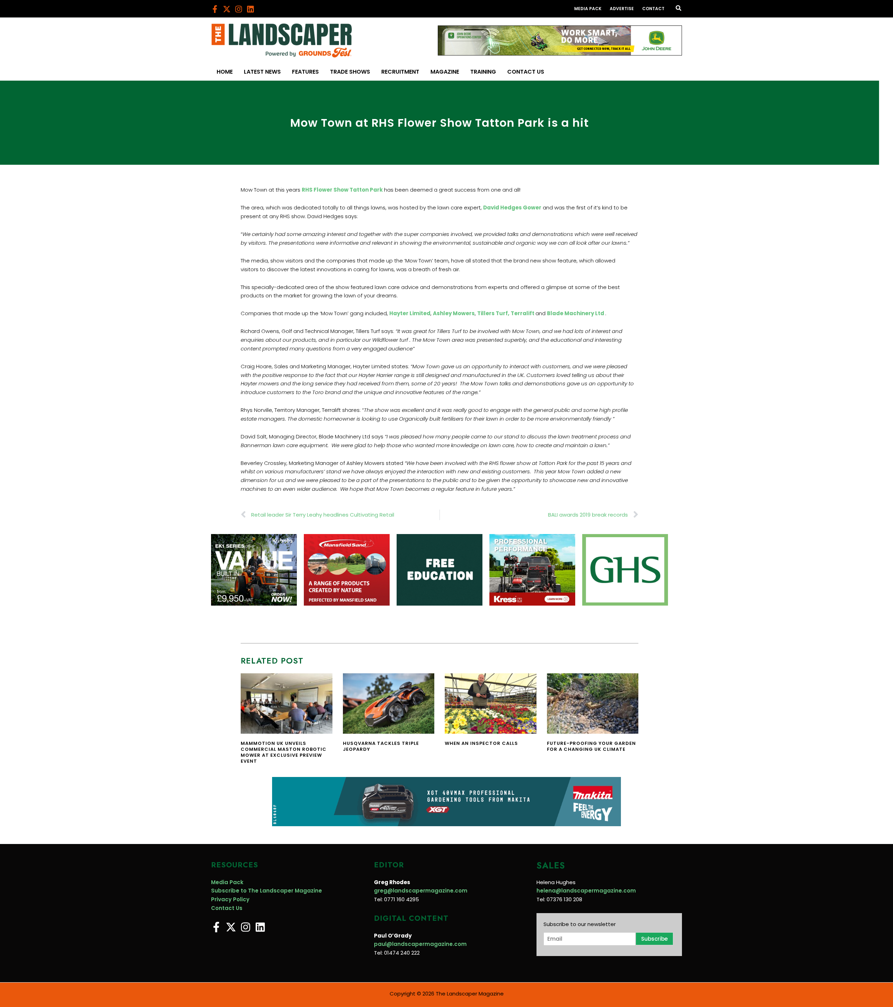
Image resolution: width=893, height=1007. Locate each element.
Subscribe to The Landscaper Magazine (266, 890)
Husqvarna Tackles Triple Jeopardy (381, 746)
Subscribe (654, 938)
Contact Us (226, 908)
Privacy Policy (230, 899)
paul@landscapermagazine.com (420, 944)
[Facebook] (215, 9)
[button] (679, 9)
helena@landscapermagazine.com (586, 890)
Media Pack (227, 882)
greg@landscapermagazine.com (420, 890)
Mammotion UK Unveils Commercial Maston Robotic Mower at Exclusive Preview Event (284, 752)
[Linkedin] (250, 9)
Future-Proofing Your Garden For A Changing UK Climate (591, 746)
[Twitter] (227, 9)
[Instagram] (238, 9)
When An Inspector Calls (481, 743)
